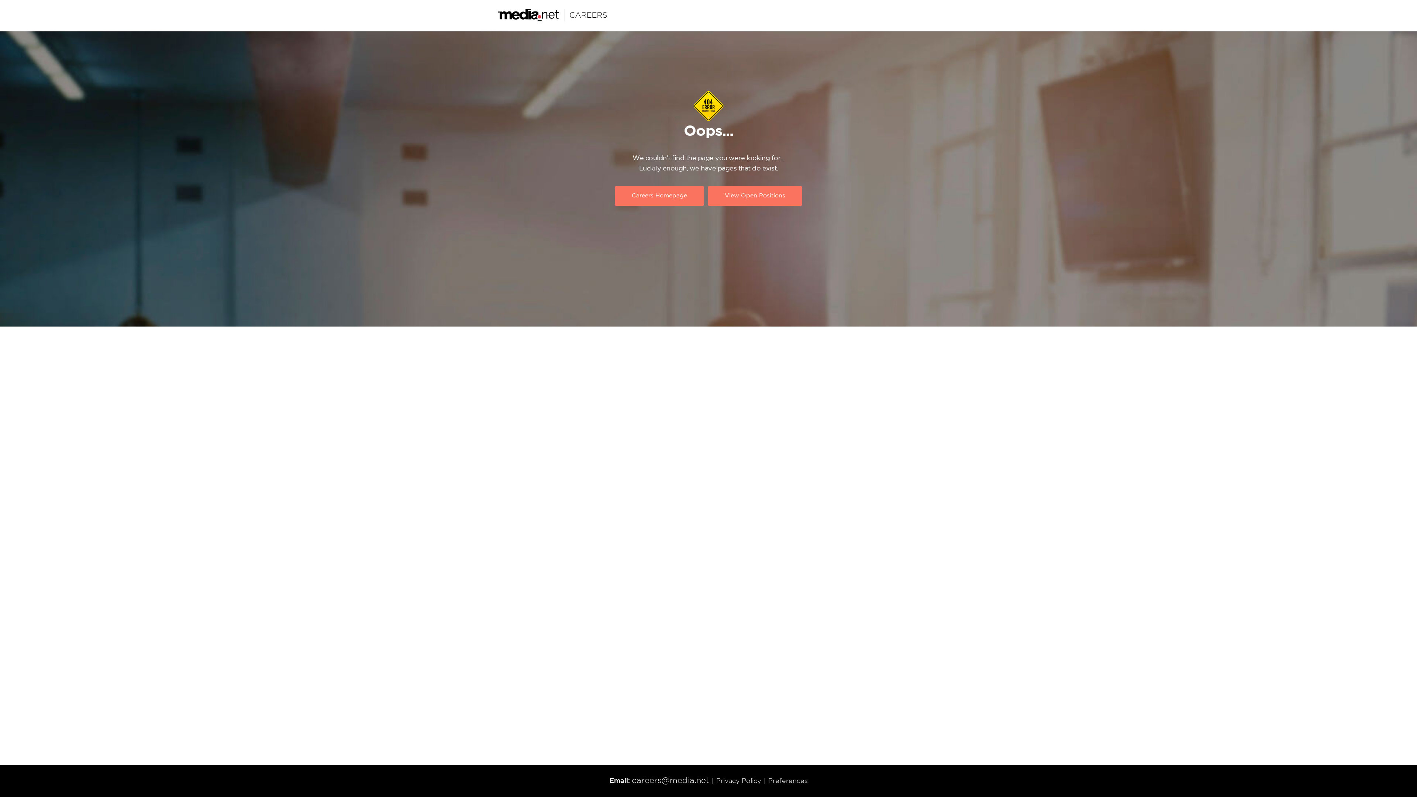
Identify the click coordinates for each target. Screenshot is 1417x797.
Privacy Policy (738, 781)
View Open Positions (755, 196)
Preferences (788, 781)
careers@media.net (670, 780)
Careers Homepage (659, 196)
